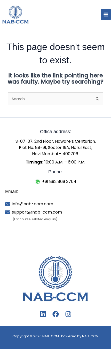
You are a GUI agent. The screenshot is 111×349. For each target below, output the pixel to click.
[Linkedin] (43, 314)
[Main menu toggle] (106, 14)
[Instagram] (68, 314)
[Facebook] (55, 314)
